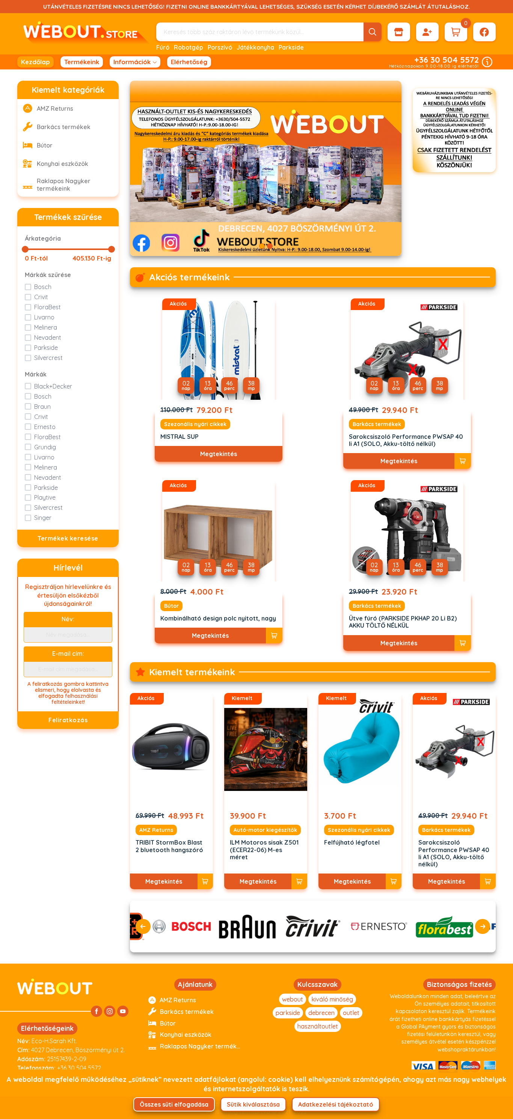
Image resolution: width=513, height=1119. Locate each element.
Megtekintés (218, 454)
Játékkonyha (255, 47)
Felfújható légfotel (352, 842)
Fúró (162, 47)
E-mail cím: (68, 653)
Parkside (291, 47)
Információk (132, 62)
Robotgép (188, 47)
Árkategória (43, 238)
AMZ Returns (156, 830)
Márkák (36, 374)
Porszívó (220, 47)
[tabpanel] (265, 168)
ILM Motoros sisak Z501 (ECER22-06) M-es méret (264, 849)
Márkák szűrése (48, 275)
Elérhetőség (189, 62)
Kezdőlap (35, 62)
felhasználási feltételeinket (74, 699)
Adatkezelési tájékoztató (335, 1104)
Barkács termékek (377, 424)
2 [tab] (270, 246)
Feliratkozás (68, 720)
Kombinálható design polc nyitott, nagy (218, 618)
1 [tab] (262, 246)
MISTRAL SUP (179, 436)
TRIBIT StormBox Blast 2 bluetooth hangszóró (169, 846)
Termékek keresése (68, 538)
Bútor (171, 605)
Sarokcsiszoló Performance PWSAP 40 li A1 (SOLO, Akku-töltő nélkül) (406, 440)
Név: (68, 619)
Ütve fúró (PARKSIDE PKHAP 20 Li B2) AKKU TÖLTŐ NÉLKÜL (403, 622)
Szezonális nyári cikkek (195, 424)
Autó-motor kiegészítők (265, 830)
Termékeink (81, 62)
